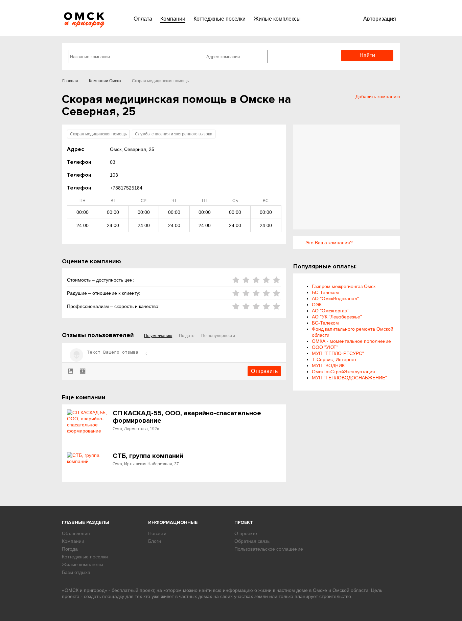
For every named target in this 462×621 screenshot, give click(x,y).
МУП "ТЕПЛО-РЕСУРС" (338, 353)
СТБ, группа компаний (148, 456)
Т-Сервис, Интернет (334, 359)
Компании (172, 19)
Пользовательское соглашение (268, 549)
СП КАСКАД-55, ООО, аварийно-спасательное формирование (187, 417)
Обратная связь (252, 541)
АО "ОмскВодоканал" (335, 298)
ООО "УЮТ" (325, 347)
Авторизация (379, 19)
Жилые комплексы (277, 19)
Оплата (143, 19)
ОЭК (317, 304)
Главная (70, 81)
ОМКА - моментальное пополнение (351, 341)
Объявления (76, 533)
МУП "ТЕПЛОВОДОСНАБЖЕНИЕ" (349, 377)
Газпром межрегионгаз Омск (343, 286)
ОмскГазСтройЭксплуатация (343, 371)
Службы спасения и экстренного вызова (173, 134)
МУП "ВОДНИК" (329, 365)
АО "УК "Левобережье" (337, 316)
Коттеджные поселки (219, 19)
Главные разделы (85, 522)
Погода (70, 549)
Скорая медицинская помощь (98, 134)
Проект (243, 522)
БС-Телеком (325, 292)
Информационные (173, 522)
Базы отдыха (76, 572)
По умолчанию (158, 335)
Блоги (154, 541)
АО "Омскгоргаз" (330, 310)
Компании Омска (105, 81)
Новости (157, 533)
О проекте (245, 533)
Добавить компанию (377, 96)
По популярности (218, 335)
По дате (186, 335)
